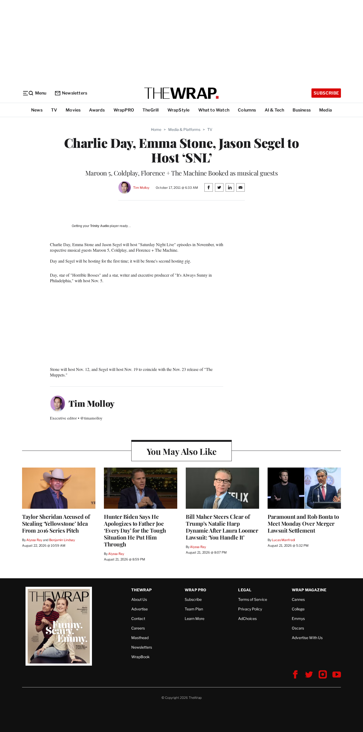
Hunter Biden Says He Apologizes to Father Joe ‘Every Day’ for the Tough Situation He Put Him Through (135, 530)
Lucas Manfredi (283, 540)
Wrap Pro (195, 590)
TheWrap (141, 590)
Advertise (139, 609)
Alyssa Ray (34, 540)
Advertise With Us (307, 637)
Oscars (298, 628)
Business (302, 110)
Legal (244, 590)
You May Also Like (182, 451)
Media (325, 110)
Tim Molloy (141, 188)
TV (54, 110)
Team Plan (194, 609)
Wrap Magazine (309, 590)
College (298, 609)
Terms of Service (252, 599)
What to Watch (214, 110)
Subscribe (326, 93)
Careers (138, 628)
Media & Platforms (184, 129)
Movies (73, 110)
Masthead (140, 637)
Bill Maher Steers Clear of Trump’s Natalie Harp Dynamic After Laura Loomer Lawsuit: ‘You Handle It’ (222, 527)
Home (156, 129)
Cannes (298, 599)
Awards (97, 110)
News (37, 110)
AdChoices (247, 618)
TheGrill (150, 110)
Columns (247, 110)
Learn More (194, 618)
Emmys (298, 618)
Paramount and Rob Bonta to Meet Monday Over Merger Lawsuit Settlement (303, 523)
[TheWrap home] (181, 93)
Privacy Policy (250, 609)
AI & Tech (274, 110)
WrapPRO (123, 110)
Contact (138, 618)
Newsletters (74, 93)
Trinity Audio (99, 226)
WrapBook (140, 656)
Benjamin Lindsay (62, 540)
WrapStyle (178, 110)
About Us (139, 599)
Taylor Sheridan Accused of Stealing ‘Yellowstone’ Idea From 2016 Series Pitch (56, 523)
